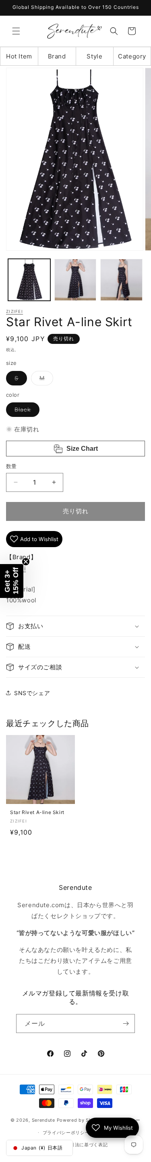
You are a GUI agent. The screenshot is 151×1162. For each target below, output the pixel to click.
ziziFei (14, 311)
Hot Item (19, 56)
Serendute (43, 1120)
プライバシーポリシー (66, 1132)
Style (94, 56)
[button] (16, 31)
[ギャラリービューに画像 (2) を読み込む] (75, 280)
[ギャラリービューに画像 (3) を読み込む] (121, 280)
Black (25, 411)
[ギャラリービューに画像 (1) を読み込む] (29, 280)
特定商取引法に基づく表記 (79, 1144)
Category (132, 56)
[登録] (125, 1023)
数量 (11, 466)
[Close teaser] (26, 562)
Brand (57, 56)
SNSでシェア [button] (32, 692)
